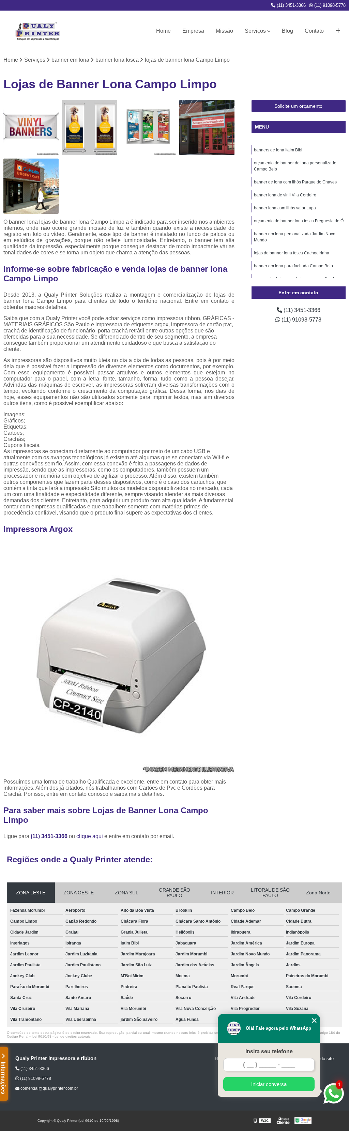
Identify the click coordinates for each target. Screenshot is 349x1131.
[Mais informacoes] (338, 31)
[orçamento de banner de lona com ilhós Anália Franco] (31, 127)
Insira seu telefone (269, 1051)
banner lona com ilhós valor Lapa (285, 208)
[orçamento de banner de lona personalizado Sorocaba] (89, 127)
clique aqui (89, 836)
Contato (314, 31)
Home (163, 31)
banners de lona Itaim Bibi (278, 150)
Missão (224, 31)
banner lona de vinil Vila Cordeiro (285, 195)
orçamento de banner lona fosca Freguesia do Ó (299, 221)
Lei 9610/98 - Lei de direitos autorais (61, 1036)
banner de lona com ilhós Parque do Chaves (295, 182)
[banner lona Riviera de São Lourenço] (31, 186)
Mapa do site (321, 1058)
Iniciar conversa (269, 1084)
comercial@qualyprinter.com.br (48, 1088)
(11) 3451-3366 (290, 5)
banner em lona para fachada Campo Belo (293, 266)
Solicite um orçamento (298, 106)
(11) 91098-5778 (329, 5)
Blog (287, 31)
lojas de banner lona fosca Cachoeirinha (291, 253)
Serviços (255, 31)
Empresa (193, 31)
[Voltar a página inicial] (37, 31)
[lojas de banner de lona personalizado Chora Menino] (148, 127)
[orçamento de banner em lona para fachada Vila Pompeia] (206, 127)
